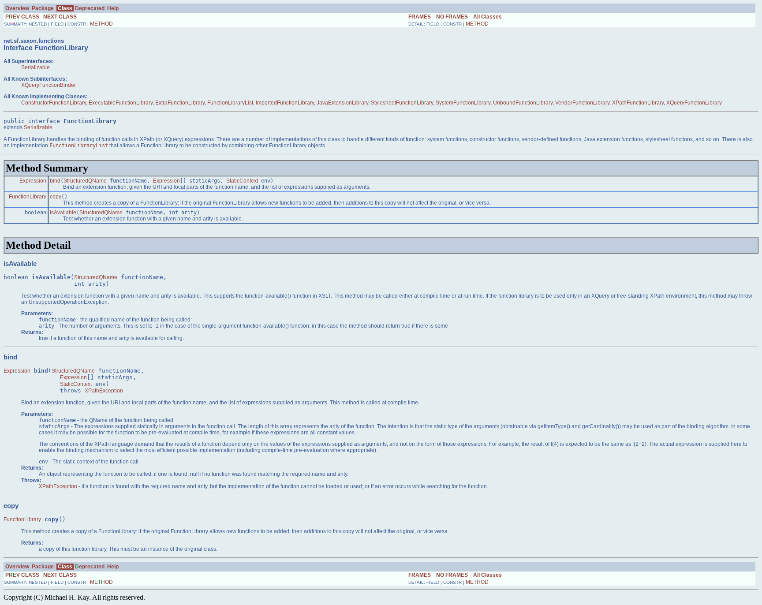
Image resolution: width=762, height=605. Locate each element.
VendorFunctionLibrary (582, 103)
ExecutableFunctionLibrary (121, 103)
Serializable (35, 67)
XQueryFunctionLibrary (694, 103)
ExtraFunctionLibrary (180, 103)
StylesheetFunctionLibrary (402, 103)
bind (55, 181)
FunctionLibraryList (230, 103)
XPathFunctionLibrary (638, 103)
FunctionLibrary (27, 197)
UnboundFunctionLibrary (523, 103)
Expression (32, 181)
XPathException (104, 391)
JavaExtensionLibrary (342, 103)
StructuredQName (85, 181)
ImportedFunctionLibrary (285, 103)
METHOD (101, 24)
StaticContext (242, 181)
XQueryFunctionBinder (48, 85)
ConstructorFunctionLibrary (53, 103)
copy (55, 197)
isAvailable (63, 212)
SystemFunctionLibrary (463, 103)
